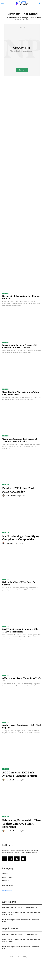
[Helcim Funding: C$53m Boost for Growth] (22, 563)
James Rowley (10, 780)
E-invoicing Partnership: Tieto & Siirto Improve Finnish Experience (21, 823)
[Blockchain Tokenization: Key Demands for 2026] (22, 277)
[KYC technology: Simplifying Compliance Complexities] (22, 516)
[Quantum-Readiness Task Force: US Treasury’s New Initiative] (22, 419)
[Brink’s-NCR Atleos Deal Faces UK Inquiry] (22, 468)
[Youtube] (23, 858)
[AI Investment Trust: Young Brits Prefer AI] (22, 659)
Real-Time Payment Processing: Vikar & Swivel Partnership (20, 630)
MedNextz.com (7, 891)
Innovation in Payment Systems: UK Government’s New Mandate (20, 346)
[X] (16, 858)
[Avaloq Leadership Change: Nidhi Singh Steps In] (22, 706)
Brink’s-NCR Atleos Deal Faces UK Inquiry (18, 490)
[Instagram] (10, 858)
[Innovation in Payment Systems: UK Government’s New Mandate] (22, 326)
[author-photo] (3, 495)
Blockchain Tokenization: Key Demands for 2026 (20, 907)
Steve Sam (9, 543)
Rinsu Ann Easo (11, 496)
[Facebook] (4, 858)
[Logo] (22, 3)
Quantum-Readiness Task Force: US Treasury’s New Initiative (19, 440)
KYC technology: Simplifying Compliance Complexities (20, 537)
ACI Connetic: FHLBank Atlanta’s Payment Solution (19, 774)
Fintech (5, 293)
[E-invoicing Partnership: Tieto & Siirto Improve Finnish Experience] (22, 800)
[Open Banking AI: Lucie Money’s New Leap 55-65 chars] (22, 373)
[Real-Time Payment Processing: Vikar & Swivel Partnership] (22, 610)
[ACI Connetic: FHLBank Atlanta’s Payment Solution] (22, 752)
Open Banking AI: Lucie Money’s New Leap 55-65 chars (20, 947)
